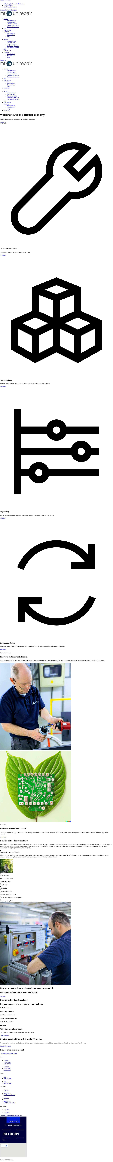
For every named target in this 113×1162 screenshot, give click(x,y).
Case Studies (7, 30)
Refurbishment (11, 22)
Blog (8, 36)
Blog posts (6, 1109)
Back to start (7, 1063)
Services (6, 19)
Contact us (6, 88)
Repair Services (11, 20)
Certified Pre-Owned (9, 1095)
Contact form (7, 1062)
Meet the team (11, 33)
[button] (3, 123)
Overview (6, 1090)
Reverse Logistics (12, 23)
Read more (3, 255)
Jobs (5, 28)
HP (4, 1091)
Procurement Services (13, 27)
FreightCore (7, 1093)
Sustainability (11, 35)
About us (6, 31)
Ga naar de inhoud (5, 1)
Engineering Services (13, 25)
